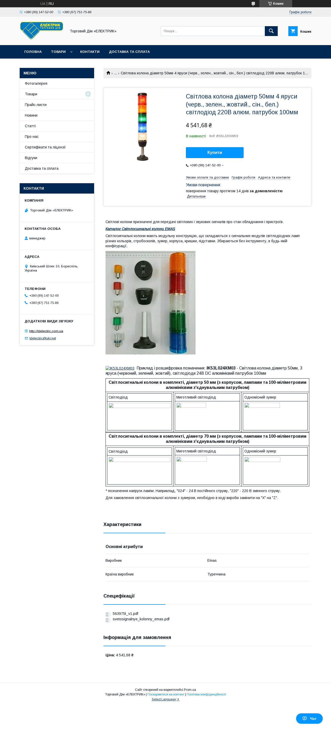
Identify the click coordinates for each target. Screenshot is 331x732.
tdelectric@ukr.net (42, 338)
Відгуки (31, 158)
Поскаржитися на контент (165, 694)
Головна (33, 52)
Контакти (90, 52)
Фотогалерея (36, 83)
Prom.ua (190, 690)
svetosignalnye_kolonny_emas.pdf (141, 619)
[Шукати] (271, 31)
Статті (30, 126)
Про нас (32, 136)
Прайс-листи (36, 105)
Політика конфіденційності (206, 694)
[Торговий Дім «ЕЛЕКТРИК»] (42, 38)
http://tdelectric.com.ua (46, 331)
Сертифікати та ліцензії (45, 147)
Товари (58, 52)
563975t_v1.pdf (125, 614)
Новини (31, 115)
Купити (214, 152)
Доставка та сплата (129, 52)
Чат (313, 718)
